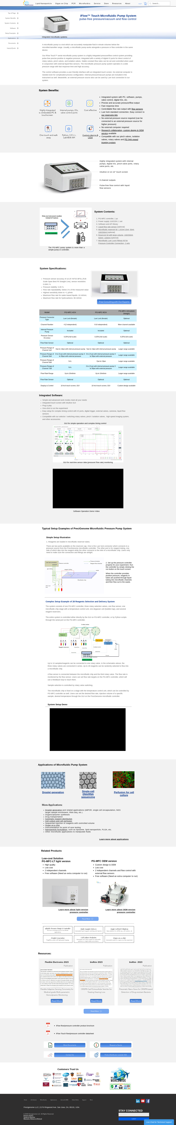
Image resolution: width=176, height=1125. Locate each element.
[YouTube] (143, 1101)
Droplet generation (53, 792)
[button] (44, 3)
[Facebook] (148, 1101)
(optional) (121, 227)
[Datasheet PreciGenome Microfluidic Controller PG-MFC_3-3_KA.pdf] (48, 1033)
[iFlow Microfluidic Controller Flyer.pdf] (48, 1025)
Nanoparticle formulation (56, 830)
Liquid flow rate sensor (107, 227)
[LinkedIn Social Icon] (138, 1101)
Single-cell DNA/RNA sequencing (88, 794)
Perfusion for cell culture (124, 794)
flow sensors (137, 109)
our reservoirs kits (109, 115)
